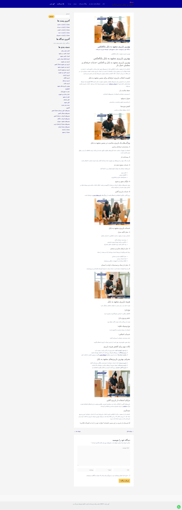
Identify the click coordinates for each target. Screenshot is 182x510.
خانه (104, 4)
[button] (179, 507)
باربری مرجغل (66, 80)
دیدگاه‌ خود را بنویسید (124, 49)
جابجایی (125, 406)
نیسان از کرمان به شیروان (63, 35)
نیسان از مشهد (66, 132)
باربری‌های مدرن (97, 195)
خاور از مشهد (66, 97)
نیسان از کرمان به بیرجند (63, 27)
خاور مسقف (66, 99)
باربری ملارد (67, 83)
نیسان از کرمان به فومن (64, 30)
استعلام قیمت (102, 355)
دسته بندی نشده (65, 105)
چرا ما (69, 4)
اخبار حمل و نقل (65, 50)
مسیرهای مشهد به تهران (63, 121)
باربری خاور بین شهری (64, 72)
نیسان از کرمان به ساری (63, 24)
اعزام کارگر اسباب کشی (63, 59)
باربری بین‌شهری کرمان (64, 70)
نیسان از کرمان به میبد (64, 32)
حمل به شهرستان (113, 49)
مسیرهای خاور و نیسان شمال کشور (61, 110)
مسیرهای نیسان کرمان (64, 127)
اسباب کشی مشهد (65, 56)
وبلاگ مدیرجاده (83, 4)
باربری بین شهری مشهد (64, 67)
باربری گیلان (67, 78)
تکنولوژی (67, 88)
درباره (75, 4)
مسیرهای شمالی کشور (64, 113)
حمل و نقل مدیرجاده (123, 4)
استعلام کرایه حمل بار (94, 4)
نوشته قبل (130, 431)
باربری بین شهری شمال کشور (62, 64)
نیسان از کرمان (66, 129)
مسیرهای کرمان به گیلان (63, 118)
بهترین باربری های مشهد (63, 86)
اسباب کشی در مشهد (64, 53)
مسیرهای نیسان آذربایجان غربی (62, 124)
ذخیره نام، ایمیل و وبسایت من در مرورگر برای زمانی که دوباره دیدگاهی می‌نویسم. (107, 475)
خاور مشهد (67, 102)
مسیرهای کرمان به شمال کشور (62, 116)
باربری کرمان (66, 75)
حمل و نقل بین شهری (64, 94)
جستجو (68, 13)
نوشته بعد (77, 431)
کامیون (68, 108)
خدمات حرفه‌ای (113, 84)
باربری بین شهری (65, 61)
